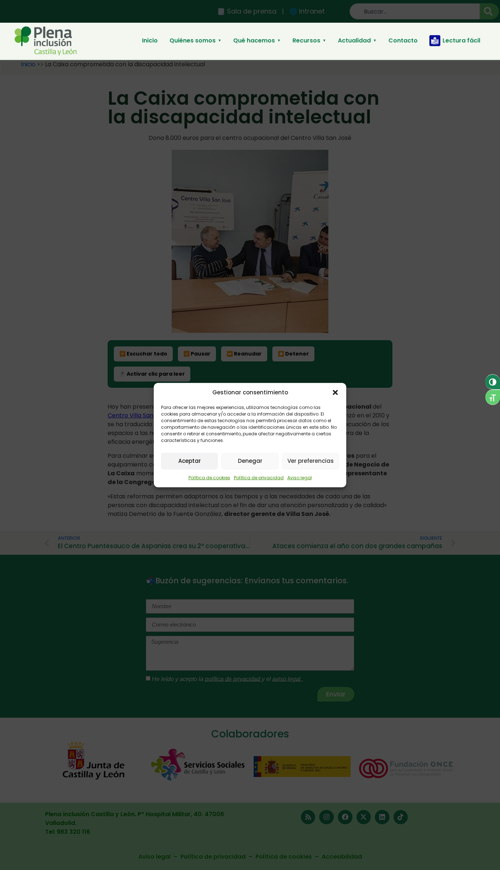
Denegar (250, 461)
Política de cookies (209, 477)
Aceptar (189, 461)
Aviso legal (299, 477)
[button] (335, 392)
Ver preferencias (310, 461)
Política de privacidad (259, 477)
